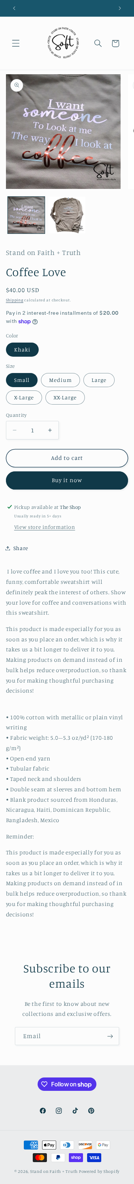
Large (99, 380)
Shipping (14, 300)
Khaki (22, 349)
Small (21, 380)
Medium (60, 380)
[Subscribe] (110, 1036)
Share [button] (20, 548)
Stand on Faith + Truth (54, 1171)
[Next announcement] (120, 8)
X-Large (24, 397)
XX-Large (65, 397)
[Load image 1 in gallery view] (26, 215)
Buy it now (67, 480)
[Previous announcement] (14, 8)
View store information (44, 527)
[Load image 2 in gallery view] (66, 215)
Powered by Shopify (99, 1171)
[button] (15, 43)
